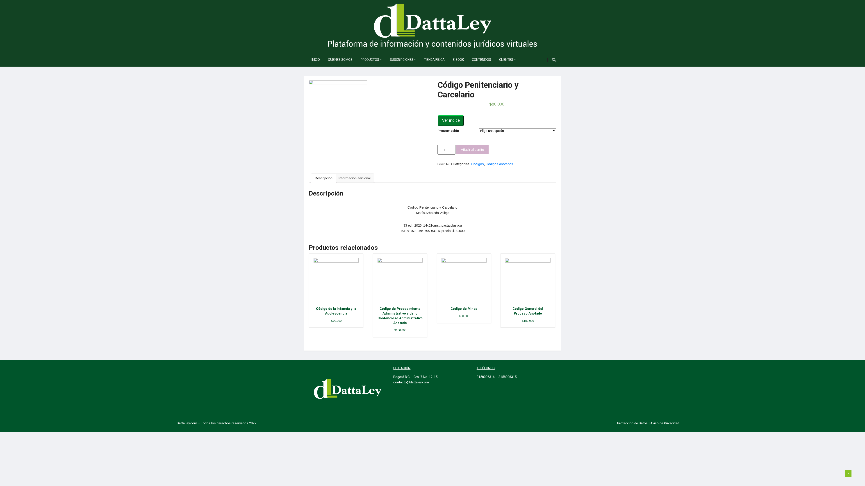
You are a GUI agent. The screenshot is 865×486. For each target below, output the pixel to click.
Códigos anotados (499, 164)
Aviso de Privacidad (664, 423)
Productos (370, 59)
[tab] (323, 178)
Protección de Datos (632, 423)
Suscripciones (401, 59)
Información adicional (354, 178)
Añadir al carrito (472, 149)
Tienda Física (434, 59)
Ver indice (451, 120)
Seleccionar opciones (340, 280)
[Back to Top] (848, 473)
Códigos (477, 164)
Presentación (448, 131)
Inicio (316, 59)
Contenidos (481, 59)
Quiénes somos (340, 59)
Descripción (323, 178)
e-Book (458, 59)
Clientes (506, 59)
